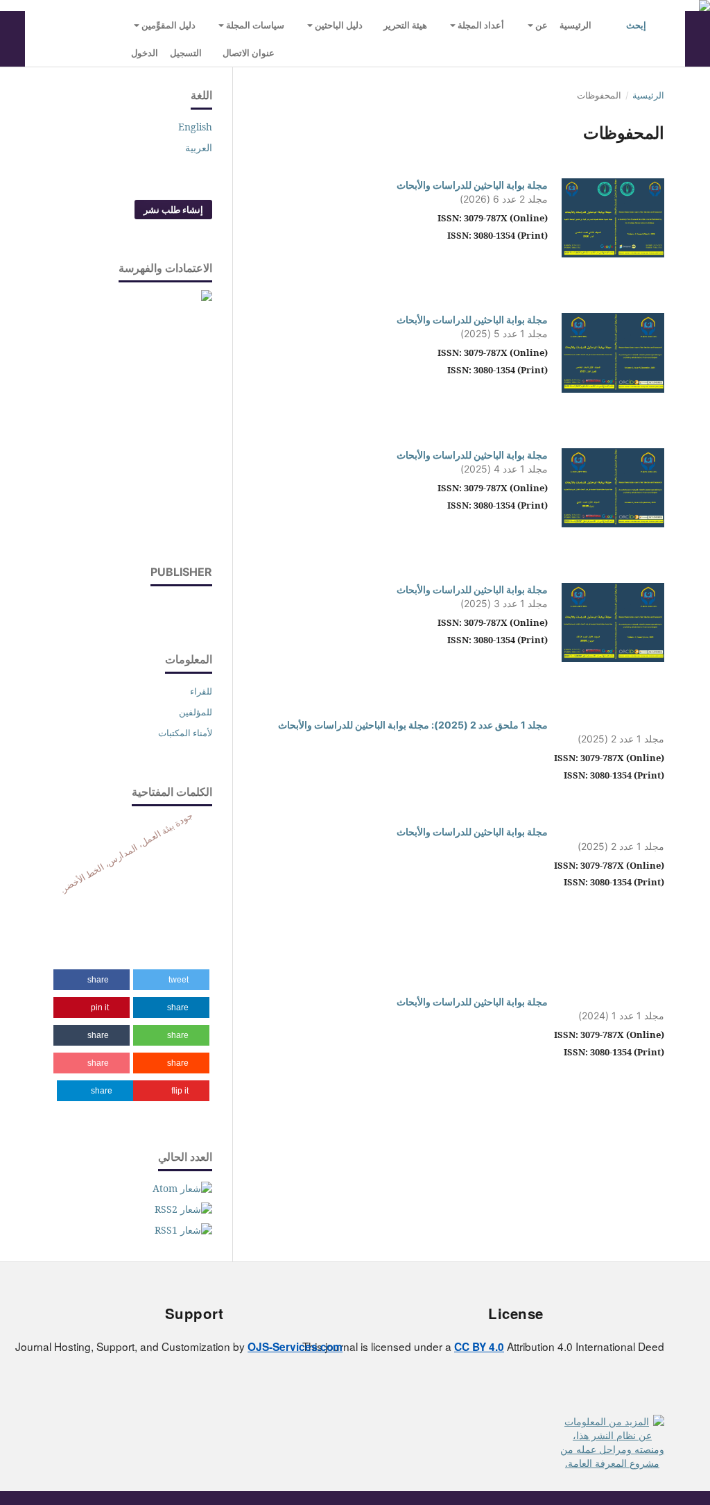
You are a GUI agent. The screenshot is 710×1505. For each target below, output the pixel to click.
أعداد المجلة (480, 25)
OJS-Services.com (295, 1346)
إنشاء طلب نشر (173, 209)
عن (540, 25)
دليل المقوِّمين (167, 25)
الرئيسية (575, 25)
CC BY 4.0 (479, 1346)
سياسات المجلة (254, 25)
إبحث (637, 25)
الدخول (144, 52)
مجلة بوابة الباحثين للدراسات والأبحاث (472, 185)
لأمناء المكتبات (185, 732)
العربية (198, 147)
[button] (171, 979)
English (195, 126)
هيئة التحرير (405, 25)
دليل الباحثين (338, 25)
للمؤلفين (195, 712)
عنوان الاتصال (249, 52)
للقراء (201, 691)
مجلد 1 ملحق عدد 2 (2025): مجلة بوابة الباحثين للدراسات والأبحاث (413, 725)
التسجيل (186, 52)
